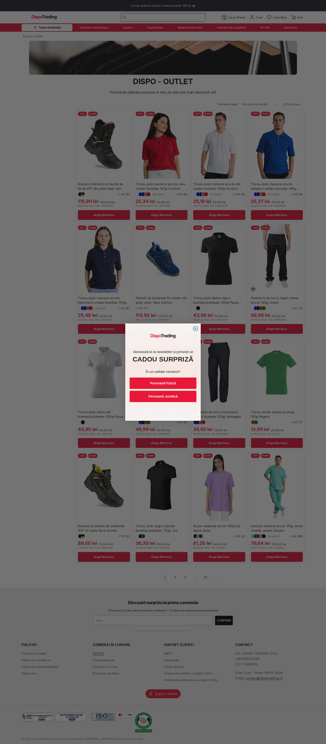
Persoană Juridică (163, 396)
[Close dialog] (195, 328)
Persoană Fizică (163, 383)
